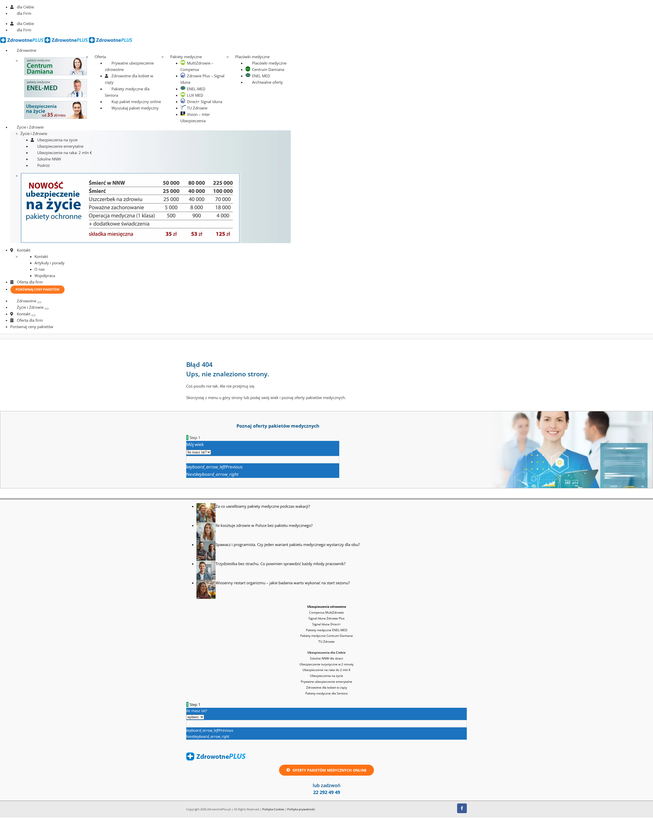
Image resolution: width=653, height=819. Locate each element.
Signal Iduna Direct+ (326, 624)
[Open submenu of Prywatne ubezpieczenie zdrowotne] (39, 302)
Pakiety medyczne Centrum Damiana (326, 636)
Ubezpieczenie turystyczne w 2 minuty (326, 664)
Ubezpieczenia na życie (326, 676)
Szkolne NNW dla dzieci (326, 658)
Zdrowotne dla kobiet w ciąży (326, 687)
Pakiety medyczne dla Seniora (326, 693)
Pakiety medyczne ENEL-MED (326, 630)
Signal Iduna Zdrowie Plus (326, 618)
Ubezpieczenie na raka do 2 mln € (326, 670)
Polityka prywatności (301, 809)
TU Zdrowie (326, 641)
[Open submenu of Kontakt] (33, 315)
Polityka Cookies (273, 809)
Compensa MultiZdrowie (326, 612)
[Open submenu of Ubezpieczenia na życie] (47, 308)
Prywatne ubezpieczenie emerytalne (326, 681)
